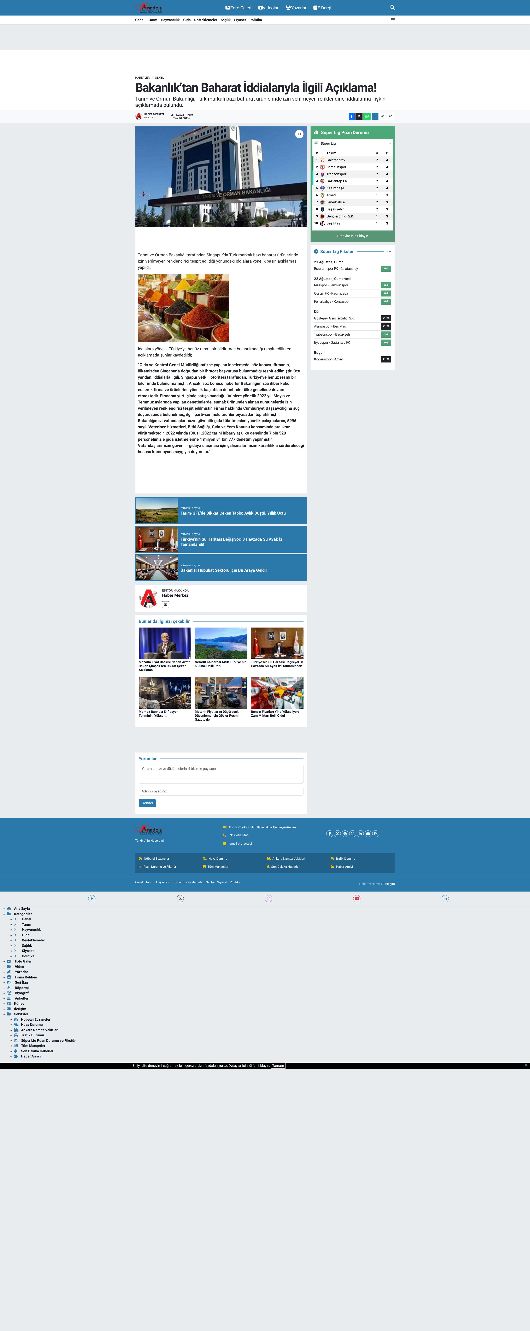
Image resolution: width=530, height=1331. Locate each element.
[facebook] (91, 898)
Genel (140, 20)
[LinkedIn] (360, 833)
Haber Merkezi (175, 595)
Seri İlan (21, 982)
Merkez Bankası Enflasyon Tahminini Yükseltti (158, 714)
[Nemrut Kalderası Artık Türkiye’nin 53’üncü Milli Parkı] (221, 643)
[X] (337, 833)
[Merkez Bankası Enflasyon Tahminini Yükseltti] (165, 693)
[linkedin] (445, 898)
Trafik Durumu (345, 859)
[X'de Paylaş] (359, 116)
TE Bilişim (388, 884)
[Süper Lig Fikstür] (389, 251)
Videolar (270, 7)
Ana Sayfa (22, 908)
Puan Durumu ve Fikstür (159, 867)
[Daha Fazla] (375, 116)
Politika (255, 20)
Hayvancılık (170, 20)
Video (19, 967)
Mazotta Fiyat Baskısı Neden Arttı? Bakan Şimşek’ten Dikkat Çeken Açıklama (164, 666)
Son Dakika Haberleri (285, 867)
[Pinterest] (345, 833)
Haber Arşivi (344, 867)
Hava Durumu (217, 859)
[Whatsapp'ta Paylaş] (367, 116)
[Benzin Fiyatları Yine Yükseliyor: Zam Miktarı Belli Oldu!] (277, 693)
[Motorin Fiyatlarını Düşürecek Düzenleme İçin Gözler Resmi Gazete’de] (221, 693)
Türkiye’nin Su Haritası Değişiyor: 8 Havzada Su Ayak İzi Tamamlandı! (277, 664)
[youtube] (356, 898)
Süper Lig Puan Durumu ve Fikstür (48, 1040)
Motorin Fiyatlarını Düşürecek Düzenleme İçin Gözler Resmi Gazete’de (217, 715)
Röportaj (21, 988)
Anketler (21, 998)
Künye (19, 1003)
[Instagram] (352, 833)
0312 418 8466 (238, 835)
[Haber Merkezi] (149, 598)
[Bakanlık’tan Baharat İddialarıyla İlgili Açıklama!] (221, 176)
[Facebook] (329, 833)
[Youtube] (368, 833)
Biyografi (22, 993)
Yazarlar (298, 7)
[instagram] (268, 898)
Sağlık (226, 20)
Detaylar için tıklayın (352, 236)
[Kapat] (527, 1065)
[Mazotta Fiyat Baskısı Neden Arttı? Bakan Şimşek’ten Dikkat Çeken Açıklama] (165, 643)
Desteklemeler (205, 20)
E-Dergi (324, 7)
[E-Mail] (165, 604)
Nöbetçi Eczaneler (156, 859)
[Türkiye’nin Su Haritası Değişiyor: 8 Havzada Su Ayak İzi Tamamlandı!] (277, 643)
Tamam (278, 1065)
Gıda (187, 20)
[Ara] (392, 8)
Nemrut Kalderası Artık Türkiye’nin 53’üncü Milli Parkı (220, 664)
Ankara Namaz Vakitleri (288, 859)
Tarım (152, 20)
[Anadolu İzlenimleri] (150, 8)
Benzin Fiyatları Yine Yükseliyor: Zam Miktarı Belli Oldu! (275, 714)
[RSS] (375, 833)
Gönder (147, 803)
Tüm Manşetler (218, 867)
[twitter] (180, 898)
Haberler (142, 77)
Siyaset (240, 20)
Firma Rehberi (25, 977)
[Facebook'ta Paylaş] (352, 116)
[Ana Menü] (393, 20)
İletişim (20, 1009)
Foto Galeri (240, 7)
